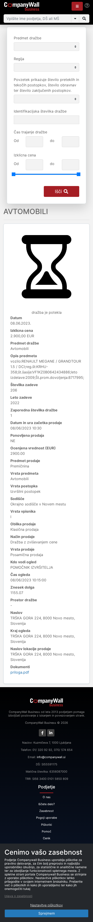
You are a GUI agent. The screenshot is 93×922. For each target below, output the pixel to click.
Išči (58, 191)
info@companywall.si (51, 757)
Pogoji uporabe (46, 817)
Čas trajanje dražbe (30, 132)
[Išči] (84, 18)
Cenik (46, 838)
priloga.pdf (19, 672)
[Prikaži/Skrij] (75, 18)
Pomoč (46, 831)
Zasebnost (46, 811)
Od (16, 140)
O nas (47, 797)
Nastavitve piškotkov (46, 905)
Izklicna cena (25, 155)
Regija (19, 59)
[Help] (87, 5)
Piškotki (46, 824)
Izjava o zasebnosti (18, 896)
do (52, 140)
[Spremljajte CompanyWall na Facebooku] (42, 732)
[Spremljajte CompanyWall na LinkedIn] (50, 732)
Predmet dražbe (27, 38)
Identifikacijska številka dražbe (40, 111)
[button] (77, 6)
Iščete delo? (46, 804)
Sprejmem (46, 913)
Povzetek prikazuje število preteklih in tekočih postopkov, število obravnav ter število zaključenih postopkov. (46, 85)
